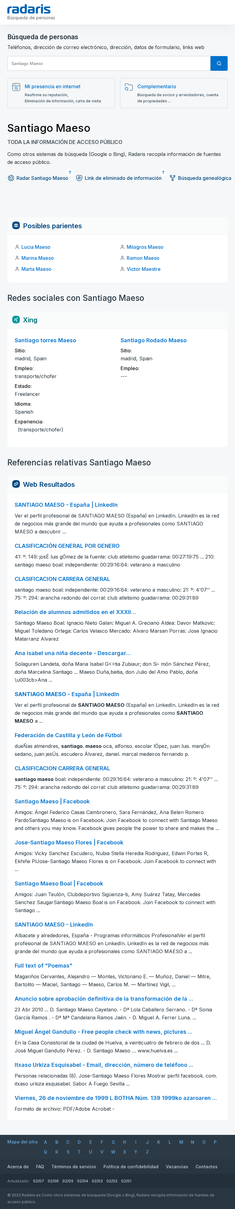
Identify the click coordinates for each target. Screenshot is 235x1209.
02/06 (53, 1181)
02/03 (97, 1181)
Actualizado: (18, 1181)
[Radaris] (28, 8)
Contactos (207, 1166)
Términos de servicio (73, 1166)
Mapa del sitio (22, 1141)
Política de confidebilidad (131, 1166)
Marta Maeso (36, 269)
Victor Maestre (144, 269)
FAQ (40, 1166)
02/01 (126, 1181)
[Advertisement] (117, 203)
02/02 (112, 1181)
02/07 (38, 1181)
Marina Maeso (37, 258)
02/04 (82, 1181)
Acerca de (18, 1166)
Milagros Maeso (145, 247)
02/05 (67, 1181)
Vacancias (177, 1166)
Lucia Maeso (35, 247)
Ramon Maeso (143, 258)
